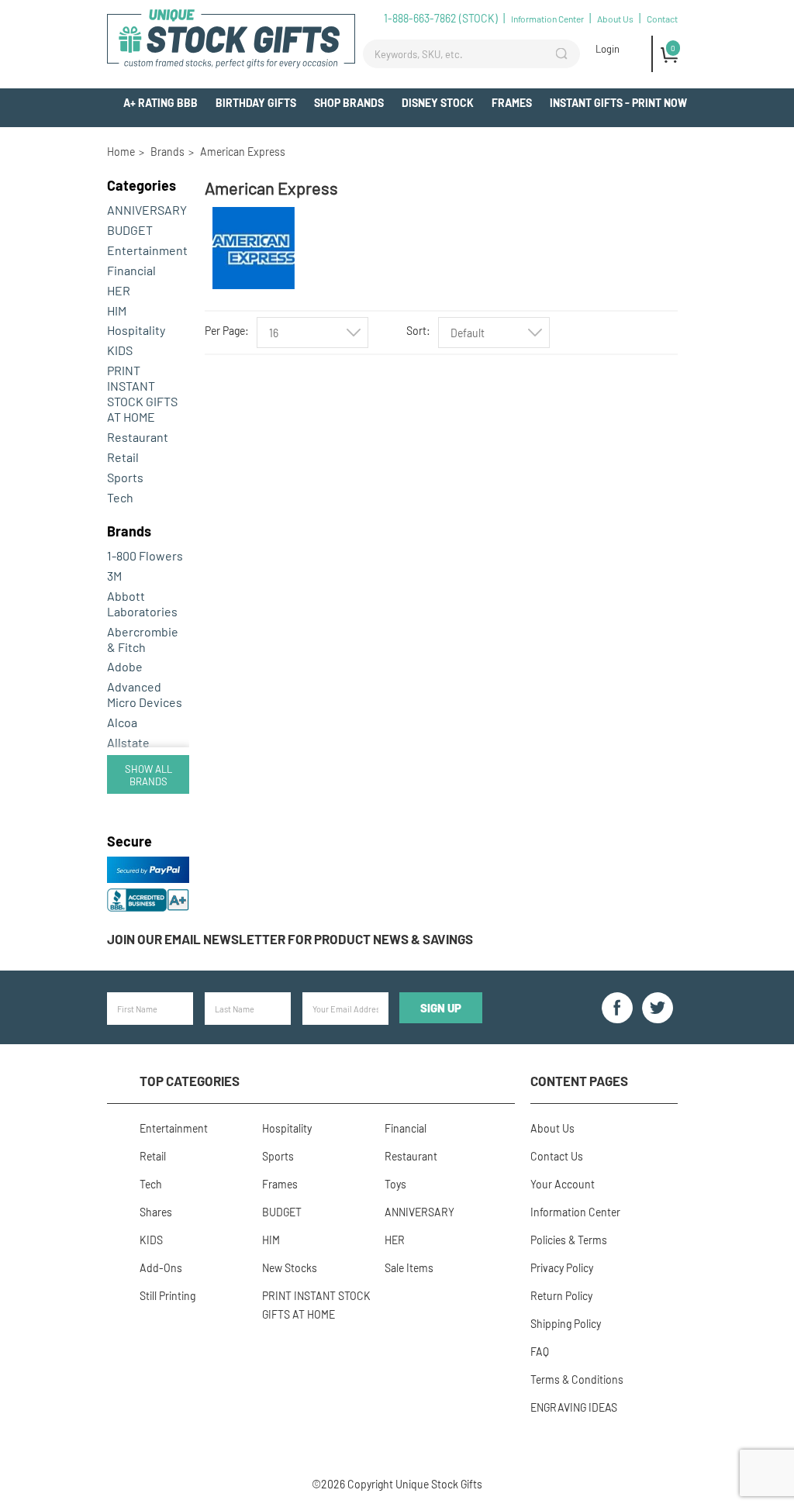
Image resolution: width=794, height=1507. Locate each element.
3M (114, 575)
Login (608, 49)
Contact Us (556, 1156)
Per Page (225, 330)
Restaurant (137, 436)
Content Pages (579, 1080)
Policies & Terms (568, 1240)
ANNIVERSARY (147, 209)
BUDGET (130, 229)
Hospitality (136, 329)
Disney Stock (438, 102)
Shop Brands (349, 102)
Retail (123, 457)
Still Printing (167, 1295)
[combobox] (312, 332)
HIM (116, 310)
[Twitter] (657, 1007)
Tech (120, 497)
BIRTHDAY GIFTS (256, 102)
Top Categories (190, 1080)
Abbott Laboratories (142, 603)
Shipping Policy (565, 1323)
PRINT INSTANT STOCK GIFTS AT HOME (142, 393)
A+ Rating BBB (160, 102)
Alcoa (122, 722)
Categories (141, 185)
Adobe (125, 666)
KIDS (120, 350)
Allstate (128, 742)
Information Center (547, 18)
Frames (512, 102)
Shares (156, 1212)
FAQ (539, 1351)
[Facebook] (617, 1007)
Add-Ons (664, 132)
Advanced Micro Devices (144, 694)
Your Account (562, 1184)
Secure (129, 841)
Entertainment (147, 250)
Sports (125, 477)
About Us (615, 18)
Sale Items (409, 1267)
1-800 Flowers (145, 555)
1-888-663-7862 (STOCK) (441, 18)
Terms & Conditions (576, 1379)
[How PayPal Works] (148, 878)
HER (118, 290)
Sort (416, 330)
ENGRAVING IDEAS (573, 1407)
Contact (662, 18)
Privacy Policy (561, 1267)
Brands (129, 531)
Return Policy (561, 1295)
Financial (131, 270)
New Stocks (289, 1267)
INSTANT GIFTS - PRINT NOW (618, 102)
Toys (395, 1184)
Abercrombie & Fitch (142, 639)
